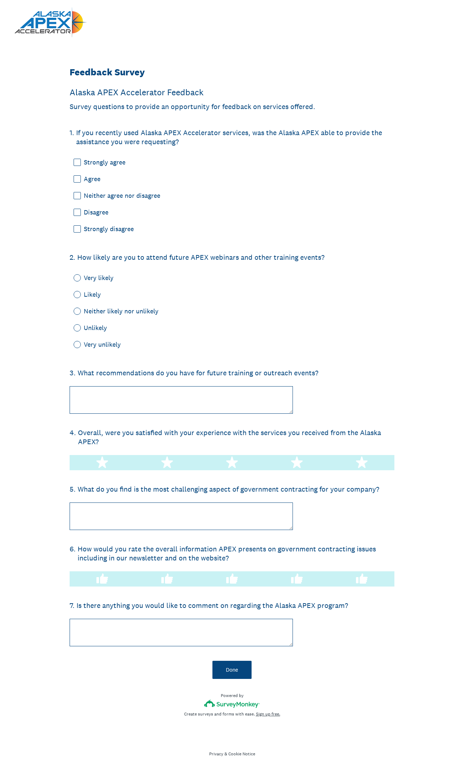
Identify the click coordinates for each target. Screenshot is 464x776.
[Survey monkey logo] (232, 704)
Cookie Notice (241, 754)
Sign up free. (268, 714)
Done (232, 669)
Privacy (216, 754)
